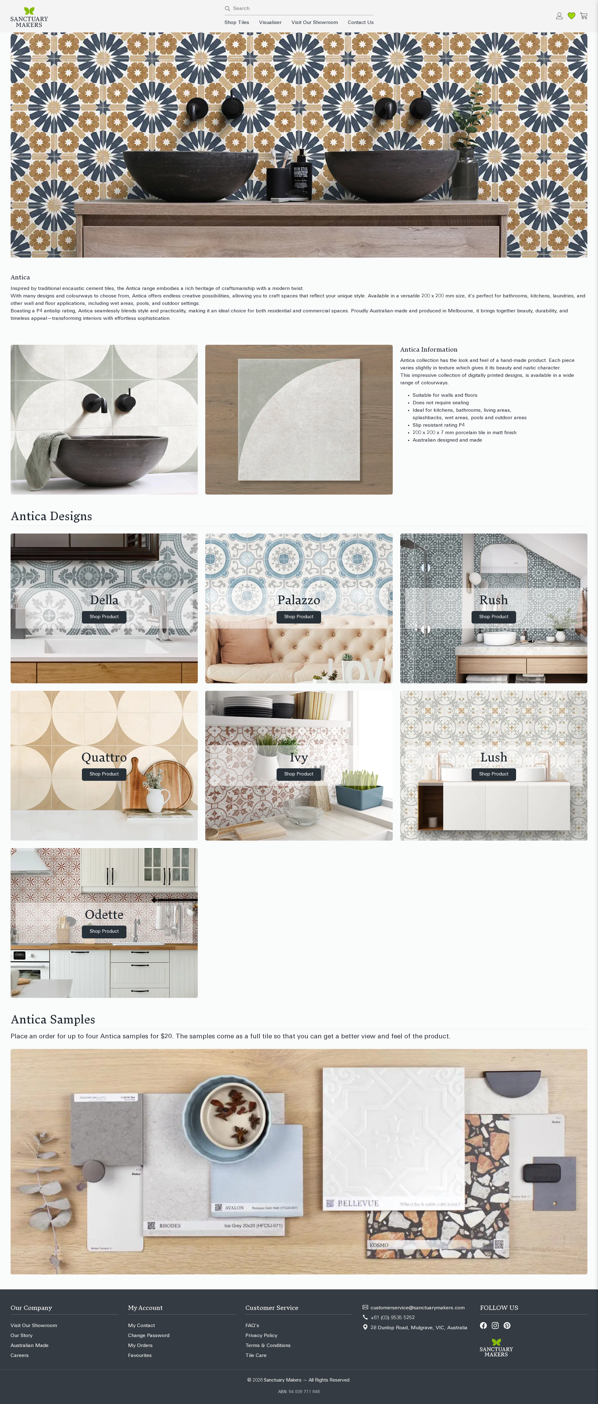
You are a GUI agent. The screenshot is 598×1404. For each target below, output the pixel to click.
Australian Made (30, 1345)
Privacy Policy (261, 1335)
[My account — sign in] (559, 15)
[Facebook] (483, 1325)
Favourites (140, 1355)
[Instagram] (495, 1325)
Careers (20, 1355)
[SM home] (114, 17)
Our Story (21, 1335)
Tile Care (256, 1355)
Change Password (148, 1335)
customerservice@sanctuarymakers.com (418, 1308)
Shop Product (104, 617)
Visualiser (270, 22)
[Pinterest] (507, 1325)
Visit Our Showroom (315, 22)
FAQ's (252, 1325)
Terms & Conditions (268, 1345)
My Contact (141, 1325)
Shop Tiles (237, 22)
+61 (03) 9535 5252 (393, 1318)
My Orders (140, 1345)
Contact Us (361, 22)
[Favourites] (571, 15)
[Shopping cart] (583, 15)
